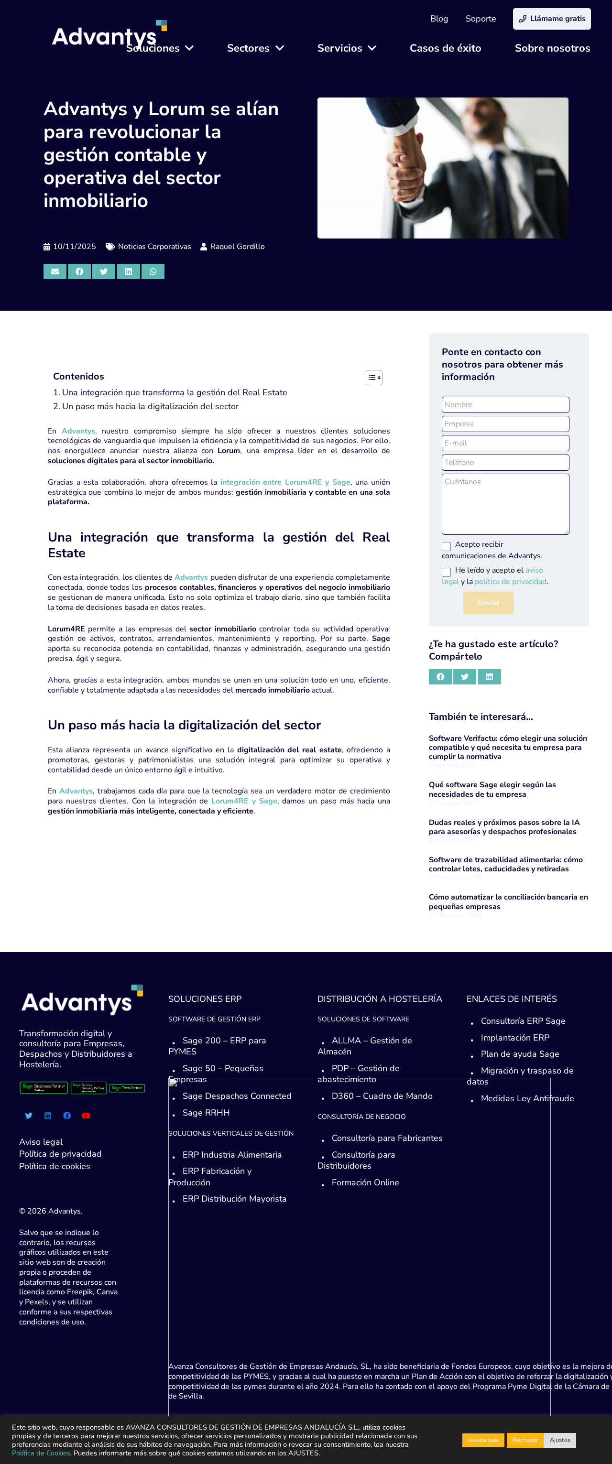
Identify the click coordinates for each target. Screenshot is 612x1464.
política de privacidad (510, 581)
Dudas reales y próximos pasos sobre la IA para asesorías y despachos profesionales (504, 827)
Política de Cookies (41, 1453)
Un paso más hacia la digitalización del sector (150, 406)
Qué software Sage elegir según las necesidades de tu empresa (492, 789)
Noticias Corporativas (154, 246)
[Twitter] (28, 1115)
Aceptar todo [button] (483, 1440)
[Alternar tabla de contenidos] (369, 377)
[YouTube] (86, 1115)
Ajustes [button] (560, 1440)
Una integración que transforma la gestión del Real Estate (174, 392)
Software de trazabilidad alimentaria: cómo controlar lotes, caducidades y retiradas (506, 864)
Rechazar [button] (525, 1440)
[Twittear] (103, 271)
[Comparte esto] (79, 271)
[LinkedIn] (47, 1115)
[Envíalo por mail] (55, 271)
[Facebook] (66, 1115)
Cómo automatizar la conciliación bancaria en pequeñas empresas (508, 901)
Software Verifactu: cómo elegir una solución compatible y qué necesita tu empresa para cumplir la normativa (508, 747)
